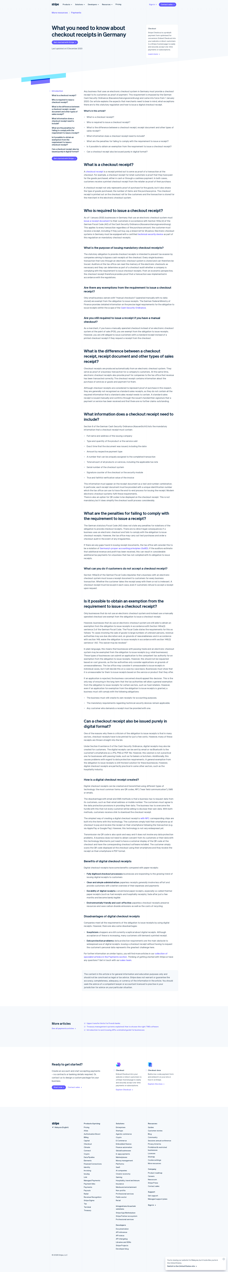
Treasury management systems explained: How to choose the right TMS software (123, 1026)
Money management (124, 1160)
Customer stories (155, 1130)
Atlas (86, 1130)
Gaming (119, 1177)
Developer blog (122, 1249)
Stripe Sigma (89, 1200)
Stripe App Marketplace (125, 1213)
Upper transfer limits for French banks (103, 1023)
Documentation (122, 1229)
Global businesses (123, 1150)
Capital (87, 1140)
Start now (58, 1087)
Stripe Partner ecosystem (126, 1216)
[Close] (223, 1260)
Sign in (152, 4)
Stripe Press (153, 1183)
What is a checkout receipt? (64, 95)
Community (152, 1137)
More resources (60, 12)
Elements (88, 1160)
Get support (153, 1195)
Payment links (89, 1184)
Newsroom (152, 1179)
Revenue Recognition (92, 1197)
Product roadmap (155, 1173)
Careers (151, 1176)
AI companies (121, 1170)
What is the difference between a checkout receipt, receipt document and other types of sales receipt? (65, 110)
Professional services (125, 1194)
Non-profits (121, 1190)
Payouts (87, 1190)
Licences (151, 1153)
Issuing (87, 1174)
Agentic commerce (124, 1134)
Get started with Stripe (64, 42)
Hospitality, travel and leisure (128, 1180)
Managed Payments (92, 1180)
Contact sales (167, 4)
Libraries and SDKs (123, 1242)
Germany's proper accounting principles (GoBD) (124, 548)
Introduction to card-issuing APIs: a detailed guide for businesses (116, 1030)
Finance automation (124, 1147)
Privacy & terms (154, 1144)
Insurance (120, 1184)
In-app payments (123, 1154)
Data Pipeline (89, 1157)
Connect (87, 1150)
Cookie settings (154, 1160)
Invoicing (87, 1170)
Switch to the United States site (181, 1266)
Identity (87, 1167)
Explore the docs (155, 1084)
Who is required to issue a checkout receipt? (63, 100)
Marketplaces (121, 1157)
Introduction (57, 91)
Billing (86, 1137)
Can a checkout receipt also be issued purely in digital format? (65, 150)
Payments (76, 12)
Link (85, 1177)
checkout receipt (94, 171)
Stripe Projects (122, 1245)
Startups (119, 1130)
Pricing (118, 4)
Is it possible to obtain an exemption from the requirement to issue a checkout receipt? (63, 141)
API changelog (122, 1239)
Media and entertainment (126, 1187)
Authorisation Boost (92, 1134)
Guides (151, 1127)
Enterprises (120, 1127)
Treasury (87, 1210)
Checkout (88, 1144)
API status (120, 1235)
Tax (85, 1203)
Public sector (121, 1197)
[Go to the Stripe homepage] (54, 1123)
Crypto (87, 1154)
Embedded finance (123, 1144)
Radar (86, 1194)
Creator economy (123, 1174)
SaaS (118, 1167)
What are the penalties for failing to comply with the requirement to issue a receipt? (65, 130)
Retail (118, 1200)
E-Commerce (121, 1140)
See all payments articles (63, 1028)
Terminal (87, 1207)
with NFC (144, 818)
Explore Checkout (123, 1089)
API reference (121, 1232)
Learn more (153, 54)
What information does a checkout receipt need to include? (63, 121)
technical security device (150, 234)
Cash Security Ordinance (133, 307)
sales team (125, 960)
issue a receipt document (97, 220)
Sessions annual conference (159, 1140)
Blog (150, 1134)
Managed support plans (157, 1199)
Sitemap (151, 1157)
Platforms (120, 1164)
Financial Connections (93, 1164)
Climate (87, 1147)
